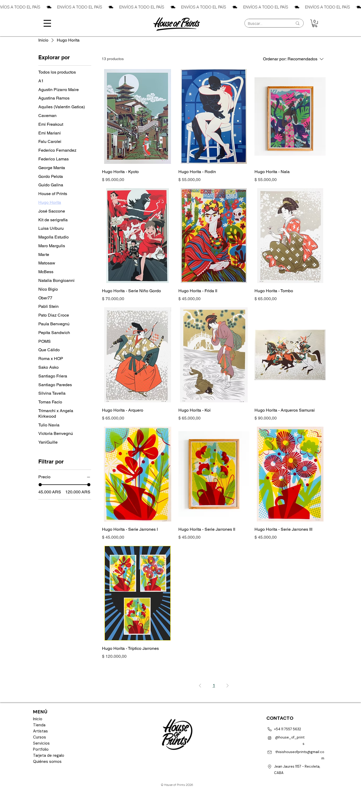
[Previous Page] (200, 685)
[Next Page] (227, 685)
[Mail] (269, 752)
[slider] (40, 484)
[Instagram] (269, 738)
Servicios (41, 743)
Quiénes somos (47, 761)
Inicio (37, 719)
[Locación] (269, 766)
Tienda (39, 725)
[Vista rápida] (137, 116)
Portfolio (41, 749)
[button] (314, 23)
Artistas (40, 731)
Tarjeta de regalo (48, 755)
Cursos (39, 737)
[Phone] (269, 729)
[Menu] (47, 23)
